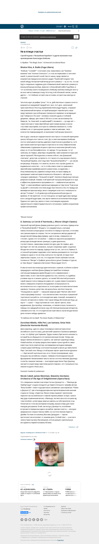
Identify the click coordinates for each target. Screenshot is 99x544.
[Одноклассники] (33, 519)
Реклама (46, 512)
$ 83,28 (31, 31)
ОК (76, 37)
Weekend (23, 42)
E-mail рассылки (66, 512)
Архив (45, 508)
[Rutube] (37, 519)
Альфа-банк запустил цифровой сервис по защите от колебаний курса (30, 493)
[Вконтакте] (25, 519)
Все (33, 484)
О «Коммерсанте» (49, 506)
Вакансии (47, 514)
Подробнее (60, 540)
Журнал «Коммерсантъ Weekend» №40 (32, 433)
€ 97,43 (36, 31)
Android (63, 506)
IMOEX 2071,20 (50, 31)
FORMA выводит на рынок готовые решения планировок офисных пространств (74, 493)
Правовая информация (68, 510)
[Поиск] (73, 26)
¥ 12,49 (42, 31)
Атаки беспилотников (64, 31)
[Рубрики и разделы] (76, 26)
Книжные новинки (26, 439)
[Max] (41, 519)
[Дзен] (29, 519)
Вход (69, 26)
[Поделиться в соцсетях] (76, 47)
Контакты (47, 510)
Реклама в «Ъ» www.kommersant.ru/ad (49, 12)
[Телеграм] (21, 519)
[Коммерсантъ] (22, 26)
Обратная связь (66, 508)
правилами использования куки (48, 37)
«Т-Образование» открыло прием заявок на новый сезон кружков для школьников (52, 493)
